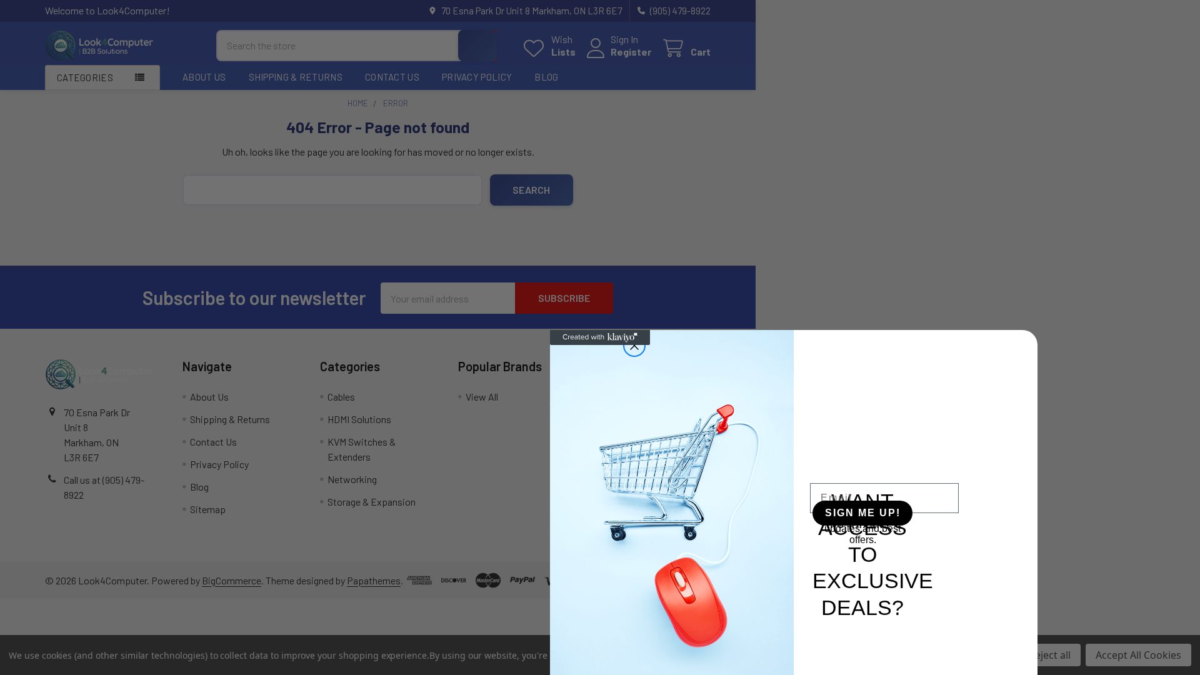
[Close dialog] (634, 345)
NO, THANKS (860, 525)
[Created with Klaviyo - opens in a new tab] (600, 337)
